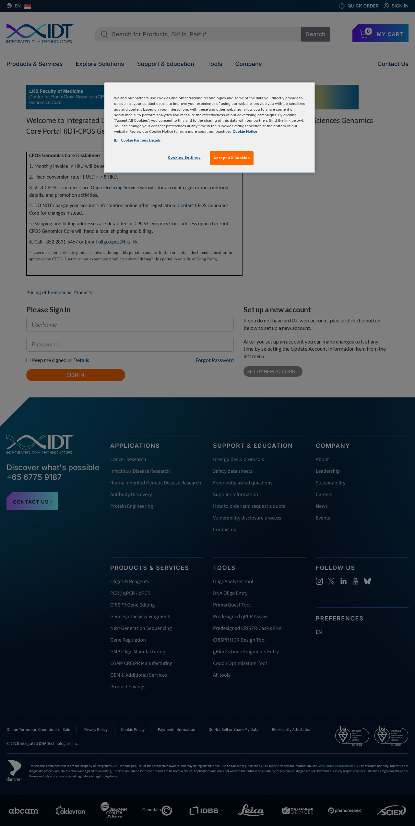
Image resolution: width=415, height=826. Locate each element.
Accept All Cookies (231, 158)
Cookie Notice (245, 131)
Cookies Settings (184, 157)
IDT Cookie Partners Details (137, 140)
